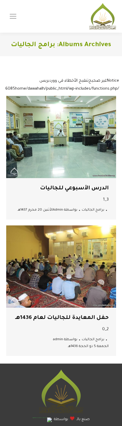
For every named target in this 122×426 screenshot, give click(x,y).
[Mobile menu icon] (13, 16)
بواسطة (65, 210)
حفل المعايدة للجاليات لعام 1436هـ (62, 318)
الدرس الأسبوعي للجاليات (74, 188)
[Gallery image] (61, 137)
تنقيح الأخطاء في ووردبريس (64, 81)
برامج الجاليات (93, 210)
